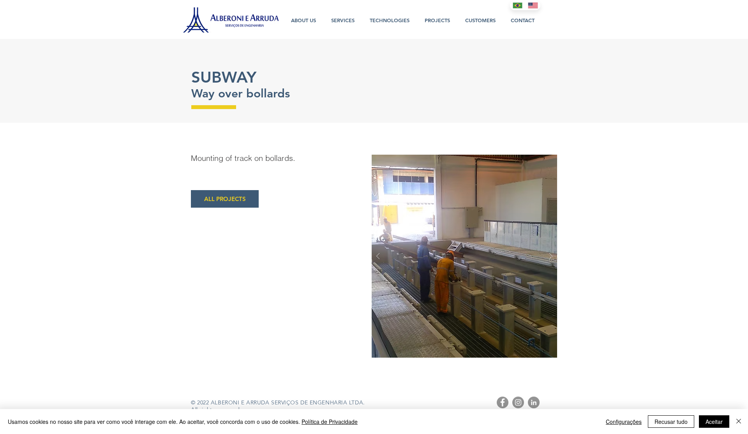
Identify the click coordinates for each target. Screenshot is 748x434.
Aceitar (714, 421)
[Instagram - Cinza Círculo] (518, 402)
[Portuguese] (517, 5)
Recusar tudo (671, 421)
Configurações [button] (624, 421)
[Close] (738, 421)
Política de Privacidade (330, 421)
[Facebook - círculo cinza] (502, 402)
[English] (533, 5)
